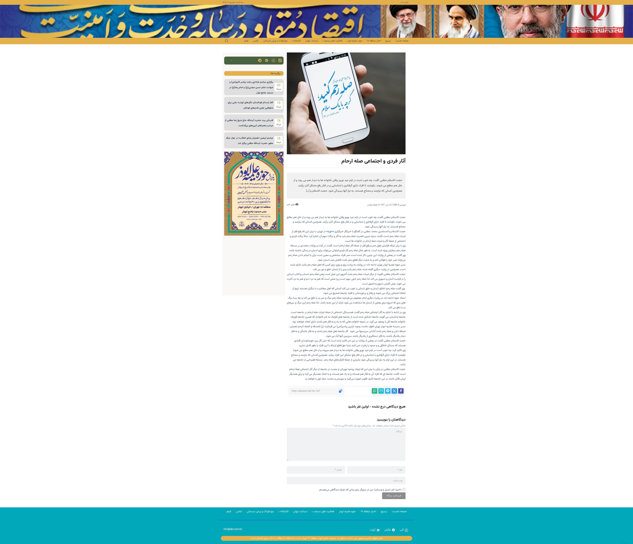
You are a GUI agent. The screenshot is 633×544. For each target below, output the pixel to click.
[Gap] (273, 60)
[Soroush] (259, 60)
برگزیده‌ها (276, 73)
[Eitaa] (280, 60)
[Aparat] (374, 530)
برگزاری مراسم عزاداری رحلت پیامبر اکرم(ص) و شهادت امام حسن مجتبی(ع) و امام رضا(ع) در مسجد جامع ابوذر (251, 87)
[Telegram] (390, 530)
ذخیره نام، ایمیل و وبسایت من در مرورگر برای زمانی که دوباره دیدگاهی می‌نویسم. (360, 490)
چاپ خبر (291, 204)
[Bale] (266, 60)
